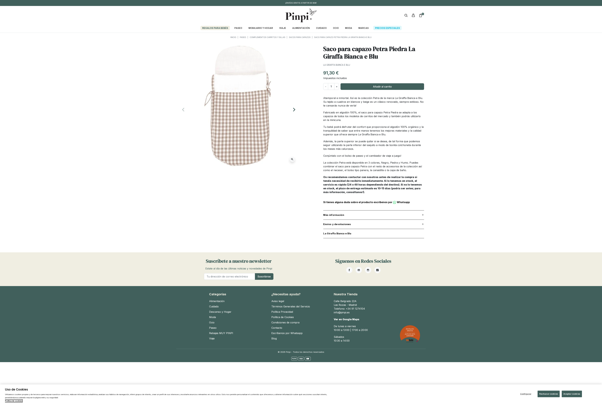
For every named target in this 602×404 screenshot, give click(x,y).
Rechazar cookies (548, 394)
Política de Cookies (282, 317)
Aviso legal (277, 301)
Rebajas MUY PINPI (221, 333)
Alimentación (216, 301)
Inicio (233, 37)
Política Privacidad (282, 311)
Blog (274, 338)
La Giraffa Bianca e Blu (336, 65)
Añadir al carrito (382, 86)
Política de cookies (13, 401)
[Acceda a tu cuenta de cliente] (413, 15)
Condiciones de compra (285, 322)
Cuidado (214, 306)
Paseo (243, 37)
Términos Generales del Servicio (290, 306)
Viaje (212, 338)
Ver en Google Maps (346, 319)
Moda (212, 317)
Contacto (276, 327)
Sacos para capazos (300, 37)
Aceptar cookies (571, 394)
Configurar (525, 394)
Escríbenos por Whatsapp (287, 333)
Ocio (211, 322)
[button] (420, 15)
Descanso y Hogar (220, 311)
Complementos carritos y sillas (267, 37)
